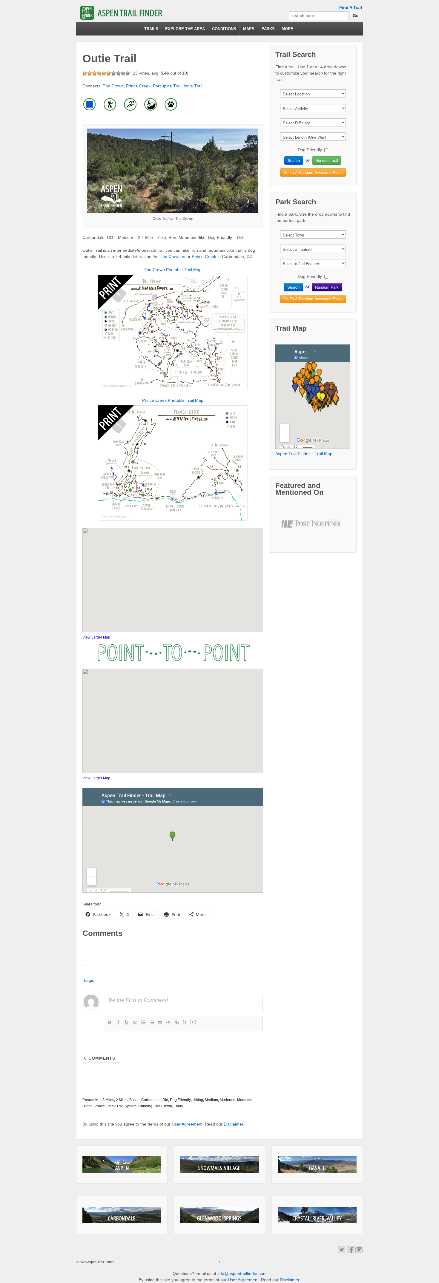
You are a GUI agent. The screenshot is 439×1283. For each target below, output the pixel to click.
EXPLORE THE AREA (185, 29)
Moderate (227, 1100)
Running (145, 1106)
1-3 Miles (106, 1100)
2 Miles (122, 1100)
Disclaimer (233, 1124)
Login (89, 980)
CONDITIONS (224, 29)
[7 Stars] (113, 73)
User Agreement (187, 1124)
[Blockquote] (160, 1022)
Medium (211, 1100)
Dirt (165, 1100)
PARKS (268, 29)
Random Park (327, 287)
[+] (193, 1022)
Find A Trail (350, 7)
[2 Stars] (89, 73)
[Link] (177, 1022)
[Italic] (118, 1022)
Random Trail (326, 160)
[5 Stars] (104, 73)
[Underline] (126, 1022)
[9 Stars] (123, 73)
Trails (178, 1106)
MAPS (248, 29)
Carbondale (151, 1100)
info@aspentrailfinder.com (242, 1273)
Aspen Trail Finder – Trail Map (303, 453)
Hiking (198, 1100)
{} (184, 1022)
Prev (291, 529)
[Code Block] (168, 1022)
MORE (287, 29)
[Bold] (110, 1022)
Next (335, 529)
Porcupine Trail (167, 86)
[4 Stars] (99, 73)
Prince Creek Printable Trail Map (172, 400)
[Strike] (135, 1022)
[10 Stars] (127, 73)
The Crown (113, 86)
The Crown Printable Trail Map (173, 269)
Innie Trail (193, 86)
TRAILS (151, 29)
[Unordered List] (152, 1022)
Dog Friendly (180, 1100)
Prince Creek (138, 86)
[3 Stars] (94, 73)
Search (294, 160)
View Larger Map (96, 637)
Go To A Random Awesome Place (313, 172)
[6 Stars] (108, 73)
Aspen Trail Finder (100, 1262)
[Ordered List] (143, 1022)
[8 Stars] (118, 73)
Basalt (134, 1100)
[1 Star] (84, 73)
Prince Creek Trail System (115, 1106)
